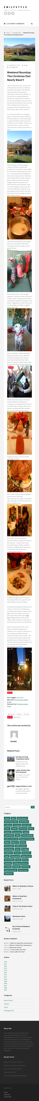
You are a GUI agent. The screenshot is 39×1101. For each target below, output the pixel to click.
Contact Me (7, 1097)
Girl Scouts (22, 829)
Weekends (19, 698)
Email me (7, 1044)
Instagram (7, 1050)
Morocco (15, 842)
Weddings (16, 867)
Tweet (12, 714)
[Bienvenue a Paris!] (7, 918)
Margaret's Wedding (26, 839)
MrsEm (6, 943)
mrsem (26, 65)
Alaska (7, 818)
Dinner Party (26, 825)
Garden (14, 829)
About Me (7, 1095)
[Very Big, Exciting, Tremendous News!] (11, 758)
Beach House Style (11, 822)
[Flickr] (5, 13)
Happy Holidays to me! (24, 786)
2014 (5, 970)
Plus (27, 714)
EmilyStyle (16, 7)
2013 (5, 973)
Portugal (25, 849)
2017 (5, 964)
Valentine (8, 863)
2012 (5, 975)
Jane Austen (9, 835)
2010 (5, 979)
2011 (5, 977)
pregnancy (8, 853)
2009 (5, 981)
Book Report (24, 822)
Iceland (26, 832)
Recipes (17, 853)
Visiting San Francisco (21, 863)
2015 (5, 968)
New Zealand (9, 846)
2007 (5, 986)
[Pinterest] (13, 13)
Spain (7, 856)
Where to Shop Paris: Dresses (23, 886)
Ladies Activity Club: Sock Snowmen (23, 771)
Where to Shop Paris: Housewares (21, 943)
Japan (18, 835)
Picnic (18, 849)
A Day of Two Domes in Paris (22, 906)
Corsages (17, 825)
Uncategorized (13, 67)
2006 (5, 988)
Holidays (8, 832)
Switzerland (15, 856)
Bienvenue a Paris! (19, 916)
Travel (6, 1007)
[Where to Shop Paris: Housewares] (7, 898)
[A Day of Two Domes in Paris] (7, 908)
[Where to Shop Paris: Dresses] (7, 888)
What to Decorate (10, 870)
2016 (5, 966)
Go (33, 807)
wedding (8, 867)
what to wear (23, 870)
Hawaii (31, 829)
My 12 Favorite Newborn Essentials (15, 1076)
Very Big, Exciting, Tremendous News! (22, 758)
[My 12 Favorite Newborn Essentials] (7, 928)
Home (6, 1092)
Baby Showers (22, 818)
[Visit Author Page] (21, 734)
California (8, 825)
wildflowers (9, 874)
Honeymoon (17, 832)
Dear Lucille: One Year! (19, 950)
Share (18, 717)
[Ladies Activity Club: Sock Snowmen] (11, 775)
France (7, 829)
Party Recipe (9, 849)
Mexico (7, 842)
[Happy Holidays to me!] (11, 786)
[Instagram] (9, 13)
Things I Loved (26, 856)
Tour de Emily (9, 860)
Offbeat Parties (21, 846)
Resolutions (26, 853)
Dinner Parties (8, 1000)
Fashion (6, 1004)
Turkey (18, 860)
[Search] (31, 23)
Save (10, 717)
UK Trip (25, 860)
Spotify (24, 1048)
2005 (5, 990)
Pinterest (18, 1048)
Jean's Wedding (27, 835)
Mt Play (22, 842)
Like (20, 714)
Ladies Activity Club (11, 839)
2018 (5, 962)
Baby (13, 818)
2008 (5, 983)
